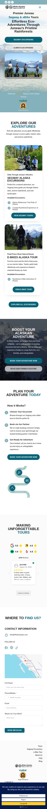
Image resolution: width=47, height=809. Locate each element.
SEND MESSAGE (14, 730)
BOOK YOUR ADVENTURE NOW (23, 457)
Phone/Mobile (10, 693)
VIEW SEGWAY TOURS (23, 215)
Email (7, 703)
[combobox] (7, 697)
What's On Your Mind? (13, 714)
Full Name (9, 683)
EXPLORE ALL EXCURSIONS (23, 304)
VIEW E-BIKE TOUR (23, 289)
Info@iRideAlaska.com (19, 635)
